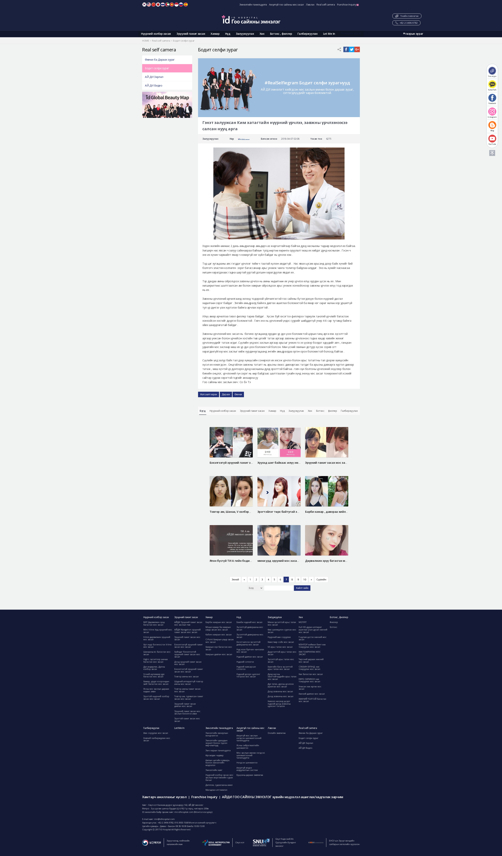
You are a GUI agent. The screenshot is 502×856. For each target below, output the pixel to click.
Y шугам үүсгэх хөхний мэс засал (312, 638)
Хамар (215, 34)
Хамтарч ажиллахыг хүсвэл (164, 797)
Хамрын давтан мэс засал (219, 654)
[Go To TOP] (492, 153)
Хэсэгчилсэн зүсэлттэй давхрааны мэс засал (248, 643)
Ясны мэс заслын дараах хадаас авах (156, 690)
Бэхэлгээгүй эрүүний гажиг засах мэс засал (188, 645)
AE (167, 4)
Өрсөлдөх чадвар (215, 755)
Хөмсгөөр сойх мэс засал (281, 642)
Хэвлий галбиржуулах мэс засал (156, 739)
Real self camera (325, 4)
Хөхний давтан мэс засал (312, 693)
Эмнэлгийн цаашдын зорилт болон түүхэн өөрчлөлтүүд (216, 743)
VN (172, 4)
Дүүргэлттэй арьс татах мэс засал (282, 653)
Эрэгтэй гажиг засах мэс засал (187, 719)
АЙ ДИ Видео (153, 85)
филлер (332, 411)
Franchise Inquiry (347, 4)
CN (153, 4)
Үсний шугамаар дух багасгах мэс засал (154, 675)
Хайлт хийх (302, 588)
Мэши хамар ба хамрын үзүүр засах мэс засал (218, 628)
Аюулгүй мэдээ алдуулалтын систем (247, 769)
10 (304, 579)
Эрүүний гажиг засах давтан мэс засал (185, 705)
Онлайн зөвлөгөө (277, 733)
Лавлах (310, 4)
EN (149, 4)
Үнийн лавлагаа (408, 16)
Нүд (227, 34)
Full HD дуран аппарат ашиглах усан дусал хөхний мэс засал (313, 629)
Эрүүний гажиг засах (190, 34)
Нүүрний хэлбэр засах (156, 34)
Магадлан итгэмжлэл (216, 790)
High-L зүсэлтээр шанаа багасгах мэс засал (155, 660)
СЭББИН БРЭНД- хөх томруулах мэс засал (309, 668)
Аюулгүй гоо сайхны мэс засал (286, 4)
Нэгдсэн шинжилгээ (246, 762)
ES (186, 4)
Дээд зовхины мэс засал (280, 691)
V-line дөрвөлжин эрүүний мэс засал (156, 638)
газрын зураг (352, 33)
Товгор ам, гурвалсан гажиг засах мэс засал (188, 697)
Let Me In (329, 34)
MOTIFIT (302, 622)
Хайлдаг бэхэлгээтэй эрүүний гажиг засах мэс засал (187, 654)
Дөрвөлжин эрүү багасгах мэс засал (331, 561)
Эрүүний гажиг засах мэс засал (187, 638)
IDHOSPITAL (251, 19)
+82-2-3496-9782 (408, 23)
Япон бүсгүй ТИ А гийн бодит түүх (234, 561)
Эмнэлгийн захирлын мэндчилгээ (217, 734)
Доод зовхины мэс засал (280, 696)
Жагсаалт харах (208, 394)
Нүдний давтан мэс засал (249, 656)
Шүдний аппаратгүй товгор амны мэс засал (188, 682)
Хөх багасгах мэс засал (311, 674)
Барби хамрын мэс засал (219, 622)
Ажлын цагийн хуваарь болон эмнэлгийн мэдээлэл (218, 763)
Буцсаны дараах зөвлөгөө (249, 775)
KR (144, 4)
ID (176, 4)
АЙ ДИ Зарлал (154, 77)
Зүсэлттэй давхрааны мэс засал (249, 635)
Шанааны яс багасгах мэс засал (157, 653)
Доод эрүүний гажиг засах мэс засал (188, 663)
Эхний (235, 579)
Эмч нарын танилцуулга (218, 750)
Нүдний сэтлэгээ (245, 661)
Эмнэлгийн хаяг (214, 770)
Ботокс (320, 411)
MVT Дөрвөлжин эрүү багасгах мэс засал (154, 623)
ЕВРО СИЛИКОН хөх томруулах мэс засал (309, 680)
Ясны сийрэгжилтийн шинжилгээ (247, 746)
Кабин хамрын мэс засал (219, 634)
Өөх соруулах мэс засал (155, 733)
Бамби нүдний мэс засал (249, 622)
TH (163, 4)
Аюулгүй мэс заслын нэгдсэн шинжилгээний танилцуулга (248, 738)
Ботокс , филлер (281, 34)
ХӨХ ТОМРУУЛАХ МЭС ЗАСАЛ (310, 653)
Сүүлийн (321, 579)
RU (181, 4)
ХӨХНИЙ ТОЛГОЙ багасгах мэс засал (312, 700)
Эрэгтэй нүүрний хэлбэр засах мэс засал (156, 697)
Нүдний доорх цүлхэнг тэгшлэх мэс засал (248, 675)
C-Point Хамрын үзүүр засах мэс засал (220, 640)
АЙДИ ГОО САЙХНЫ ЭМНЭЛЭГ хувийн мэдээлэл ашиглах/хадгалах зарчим (282, 797)
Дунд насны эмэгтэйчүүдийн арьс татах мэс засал (282, 676)
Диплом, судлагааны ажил (219, 785)
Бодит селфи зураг (157, 68)
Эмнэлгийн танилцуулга (253, 4)
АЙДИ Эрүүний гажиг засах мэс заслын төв (188, 623)
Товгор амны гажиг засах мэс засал (187, 690)
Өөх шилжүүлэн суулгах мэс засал (282, 631)
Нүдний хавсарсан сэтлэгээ (246, 668)
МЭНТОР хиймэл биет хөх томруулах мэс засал (312, 645)
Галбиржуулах (307, 34)
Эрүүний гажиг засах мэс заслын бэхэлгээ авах (187, 712)
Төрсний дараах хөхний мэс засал (311, 660)
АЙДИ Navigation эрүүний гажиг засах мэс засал (187, 631)
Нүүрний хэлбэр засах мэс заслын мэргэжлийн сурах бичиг (219, 777)
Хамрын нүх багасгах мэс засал (219, 648)
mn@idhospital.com (164, 819)
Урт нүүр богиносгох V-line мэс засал (157, 645)
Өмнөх (238, 394)
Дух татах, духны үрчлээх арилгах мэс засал (281, 685)
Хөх (262, 34)
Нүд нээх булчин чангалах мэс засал (250, 650)
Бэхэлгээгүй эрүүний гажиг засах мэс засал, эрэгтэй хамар (252, 462)
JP (158, 4)
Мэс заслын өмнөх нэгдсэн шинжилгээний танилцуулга (250, 755)
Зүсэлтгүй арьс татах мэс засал (281, 660)
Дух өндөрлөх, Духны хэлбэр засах (154, 668)
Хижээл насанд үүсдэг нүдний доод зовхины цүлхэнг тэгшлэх (279, 704)
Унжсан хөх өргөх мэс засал (310, 687)
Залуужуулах (245, 34)
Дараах (226, 394)
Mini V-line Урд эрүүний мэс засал (157, 631)
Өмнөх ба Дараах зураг (160, 59)
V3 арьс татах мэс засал (280, 647)
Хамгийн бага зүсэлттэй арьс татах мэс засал (280, 668)
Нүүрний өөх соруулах (279, 637)
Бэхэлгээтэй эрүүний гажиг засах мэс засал (188, 670)
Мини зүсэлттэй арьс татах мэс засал (282, 623)
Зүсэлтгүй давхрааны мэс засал (249, 628)
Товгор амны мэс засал (186, 676)
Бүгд (203, 411)
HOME (145, 40)
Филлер (334, 622)
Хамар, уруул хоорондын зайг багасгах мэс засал (156, 682)
